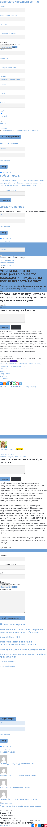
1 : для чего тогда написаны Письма (15, 787)
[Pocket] (17, 383)
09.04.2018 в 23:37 (7, 454)
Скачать (3, 582)
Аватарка (4, 42)
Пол (2, 111)
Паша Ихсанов (21, 359)
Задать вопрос (8, 719)
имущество (23, 364)
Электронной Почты (8, 15)
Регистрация (5, 241)
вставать (3, 364)
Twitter (2, 371)
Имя (2, 50)
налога (37, 364)
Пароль (3, 24)
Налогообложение (7, 260)
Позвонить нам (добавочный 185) (13, 246)
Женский (3, 123)
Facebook (3, 369)
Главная (3, 286)
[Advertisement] (23, 411)
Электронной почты (8, 381)
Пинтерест (4, 379)
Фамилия (4, 59)
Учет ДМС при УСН (10, 637)
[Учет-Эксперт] (12, 257)
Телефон (4, 102)
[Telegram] (20, 383)
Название (4, 555)
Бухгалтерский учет (7, 265)
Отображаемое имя (8, 67)
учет (25, 366)
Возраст (3, 93)
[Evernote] (14, 383)
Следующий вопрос (7, 666)
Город (3, 84)
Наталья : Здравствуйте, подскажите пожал (18, 799)
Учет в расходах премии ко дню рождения (22, 649)
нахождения (4, 366)
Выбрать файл (6, 47)
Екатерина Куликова (8, 449)
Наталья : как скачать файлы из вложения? (18, 775)
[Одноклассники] (4, 383)
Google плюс (5, 374)
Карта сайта (5, 825)
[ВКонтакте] (1, 383)
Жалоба (3, 305)
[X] (11, 383)
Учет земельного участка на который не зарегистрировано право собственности (21, 630)
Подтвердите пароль (8, 33)
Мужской (3, 116)
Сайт (2, 573)
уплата (19, 366)
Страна (3, 76)
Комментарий (6, 589)
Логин (2, 7)
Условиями (35, 131)
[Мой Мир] (7, 383)
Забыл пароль (5, 161)
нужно (13, 366)
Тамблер (3, 376)
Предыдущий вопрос (8, 661)
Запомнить (6, 173)
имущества (13, 364)
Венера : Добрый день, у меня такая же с (17, 764)
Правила (4, 128)
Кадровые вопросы (7, 263)
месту (31, 364)
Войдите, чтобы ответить (17, 457)
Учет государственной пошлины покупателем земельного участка (18, 643)
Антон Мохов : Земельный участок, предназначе (20, 806)
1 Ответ (35, 359)
